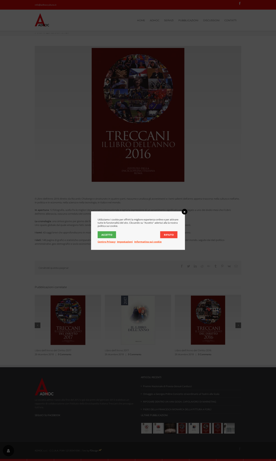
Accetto (106, 234)
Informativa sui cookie (148, 241)
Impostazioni (125, 241)
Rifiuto (169, 234)
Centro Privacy (106, 241)
